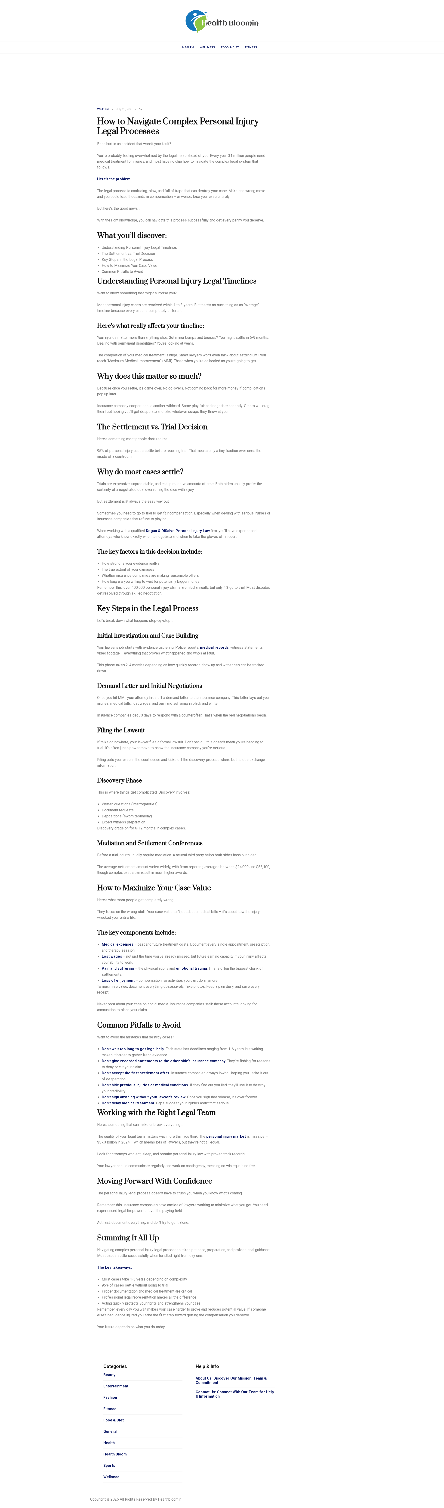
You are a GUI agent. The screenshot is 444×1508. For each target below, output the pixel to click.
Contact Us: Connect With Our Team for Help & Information (235, 1394)
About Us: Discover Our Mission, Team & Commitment (231, 1380)
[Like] (141, 109)
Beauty (109, 1375)
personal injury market (226, 1136)
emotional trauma (191, 968)
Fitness (251, 47)
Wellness (207, 47)
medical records (214, 647)
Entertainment (115, 1386)
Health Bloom (115, 1454)
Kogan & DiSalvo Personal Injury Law (178, 531)
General (110, 1431)
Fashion (110, 1397)
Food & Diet (230, 47)
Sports (109, 1465)
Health (188, 47)
